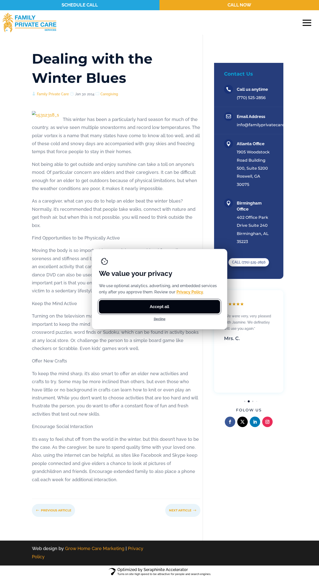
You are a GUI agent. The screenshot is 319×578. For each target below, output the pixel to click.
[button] (244, 401)
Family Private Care (53, 94)
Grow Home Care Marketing (94, 548)
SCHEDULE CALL (80, 4)
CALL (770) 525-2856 (248, 262)
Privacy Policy (189, 291)
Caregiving (109, 94)
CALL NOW (239, 4)
